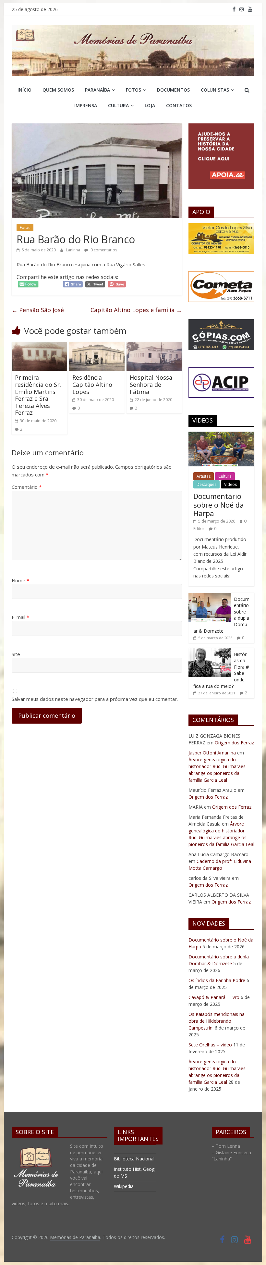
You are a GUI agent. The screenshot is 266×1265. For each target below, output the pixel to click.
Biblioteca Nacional (134, 1159)
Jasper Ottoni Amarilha (212, 753)
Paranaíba (97, 90)
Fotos (133, 90)
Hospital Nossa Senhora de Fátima (151, 384)
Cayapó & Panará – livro (213, 997)
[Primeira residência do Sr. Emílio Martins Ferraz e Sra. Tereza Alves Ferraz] (39, 345)
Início (24, 90)
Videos (230, 484)
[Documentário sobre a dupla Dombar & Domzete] (209, 596)
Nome (20, 580)
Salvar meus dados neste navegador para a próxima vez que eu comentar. (95, 699)
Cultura (118, 105)
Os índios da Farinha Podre (216, 980)
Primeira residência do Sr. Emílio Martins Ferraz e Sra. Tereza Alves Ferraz (38, 394)
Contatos (179, 105)
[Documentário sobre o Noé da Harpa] (221, 435)
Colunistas (215, 90)
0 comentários (103, 250)
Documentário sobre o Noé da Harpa (218, 504)
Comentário (27, 487)
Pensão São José (38, 310)
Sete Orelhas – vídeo (210, 1045)
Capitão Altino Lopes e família (136, 310)
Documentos (173, 90)
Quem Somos (58, 90)
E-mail (20, 617)
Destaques (206, 484)
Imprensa (85, 105)
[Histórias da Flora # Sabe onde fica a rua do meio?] (209, 651)
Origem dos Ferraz (234, 743)
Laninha (73, 250)
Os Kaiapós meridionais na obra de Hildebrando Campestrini (216, 1021)
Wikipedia (124, 1186)
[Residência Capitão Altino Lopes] (97, 345)
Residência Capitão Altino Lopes (92, 384)
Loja (150, 105)
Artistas (204, 476)
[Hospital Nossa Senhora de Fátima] (154, 345)
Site (16, 654)
